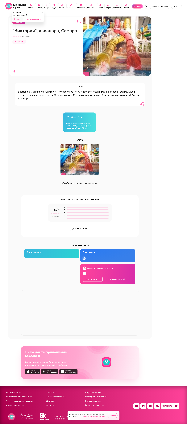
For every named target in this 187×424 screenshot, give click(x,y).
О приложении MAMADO (56, 397)
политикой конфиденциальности (93, 416)
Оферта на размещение (15, 405)
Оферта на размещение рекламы (19, 401)
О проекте (50, 392)
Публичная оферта (13, 392)
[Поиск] (146, 6)
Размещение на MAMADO (95, 397)
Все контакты (91, 279)
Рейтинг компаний (93, 401)
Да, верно (17, 19)
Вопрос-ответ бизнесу (94, 405)
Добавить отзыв (79, 228)
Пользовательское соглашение (19, 397)
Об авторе (50, 401)
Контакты (50, 405)
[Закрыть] (42, 12)
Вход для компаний (93, 392)
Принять (112, 415)
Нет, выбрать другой (33, 19)
